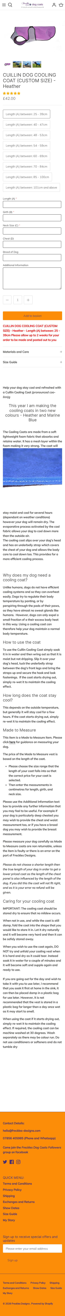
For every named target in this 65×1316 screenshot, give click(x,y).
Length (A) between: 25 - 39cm (26, 114)
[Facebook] (12, 1162)
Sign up (13, 1260)
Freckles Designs (21, 1303)
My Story (9, 1220)
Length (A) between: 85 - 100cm (27, 177)
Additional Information (15, 265)
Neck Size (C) (10, 225)
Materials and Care (16, 352)
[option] (32, 34)
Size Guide (10, 362)
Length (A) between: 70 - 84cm (26, 166)
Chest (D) (8, 238)
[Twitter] (5, 1162)
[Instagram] (18, 1162)
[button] (12, 93)
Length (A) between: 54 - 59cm (26, 145)
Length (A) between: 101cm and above (31, 187)
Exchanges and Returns (19, 1202)
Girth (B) (7, 212)
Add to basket (32, 316)
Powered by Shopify (42, 1303)
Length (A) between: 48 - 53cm (26, 135)
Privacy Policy (12, 1189)
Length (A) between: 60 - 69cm (26, 156)
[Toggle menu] (4, 5)
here (12, 742)
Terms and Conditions (17, 1183)
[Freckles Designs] (32, 5)
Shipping (9, 1196)
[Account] (53, 5)
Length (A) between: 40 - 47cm (26, 124)
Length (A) (9, 198)
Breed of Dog (10, 252)
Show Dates (11, 1208)
